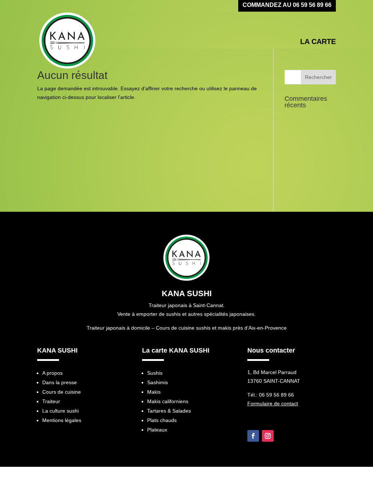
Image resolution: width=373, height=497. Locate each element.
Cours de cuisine (61, 392)
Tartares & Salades (169, 411)
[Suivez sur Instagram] (268, 436)
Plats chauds (162, 420)
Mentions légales (61, 420)
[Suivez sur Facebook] (253, 436)
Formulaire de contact (272, 403)
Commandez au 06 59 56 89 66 (287, 5)
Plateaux (157, 430)
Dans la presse (59, 382)
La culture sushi (60, 411)
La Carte (318, 41)
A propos (52, 373)
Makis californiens (167, 401)
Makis (154, 392)
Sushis (154, 373)
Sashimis (157, 382)
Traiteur (51, 401)
